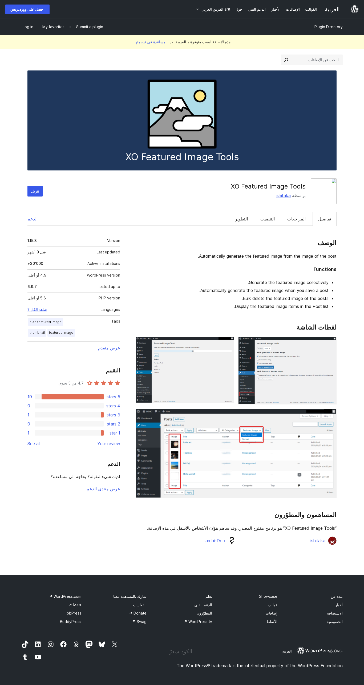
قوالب (272, 605)
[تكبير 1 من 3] (329, 343)
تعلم (208, 596)
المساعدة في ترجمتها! (151, 42)
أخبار (339, 605)
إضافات (271, 613)
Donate (138, 613)
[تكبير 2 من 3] (226, 343)
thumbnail (37, 333)
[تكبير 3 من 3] (329, 416)
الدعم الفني (203, 605)
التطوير (241, 219)
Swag (139, 621)
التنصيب (267, 219)
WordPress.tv (198, 621)
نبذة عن (337, 596)
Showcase (268, 596)
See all (33, 443)
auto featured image (46, 322)
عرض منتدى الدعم (103, 488)
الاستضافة (335, 613)
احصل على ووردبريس (27, 9)
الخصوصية (335, 621)
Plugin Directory (328, 26)
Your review (108, 443)
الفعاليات (140, 605)
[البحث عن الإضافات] (286, 60)
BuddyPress (70, 621)
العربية (287, 651)
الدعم (32, 219)
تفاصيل (324, 219)
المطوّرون (204, 613)
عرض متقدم (109, 347)
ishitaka (283, 195)
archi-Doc (215, 540)
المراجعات (296, 219)
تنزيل (35, 191)
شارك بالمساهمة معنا (130, 596)
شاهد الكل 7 (37, 309)
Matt (75, 605)
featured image (61, 333)
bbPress (74, 613)
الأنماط (271, 621)
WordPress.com (65, 596)
